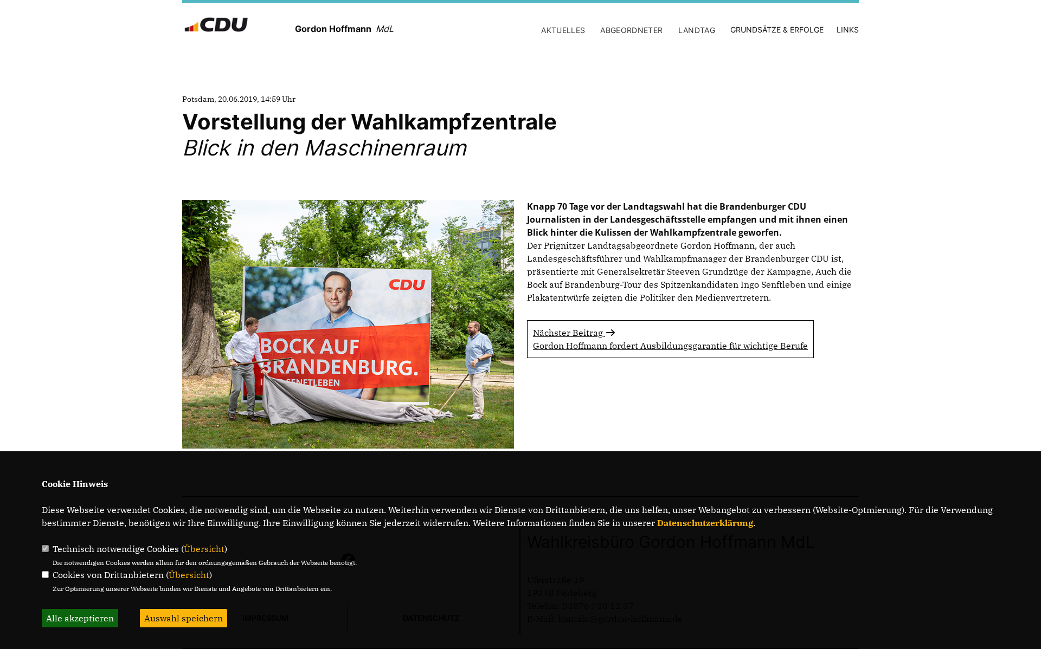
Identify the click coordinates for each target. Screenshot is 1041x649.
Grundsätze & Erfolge (777, 29)
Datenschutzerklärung (705, 522)
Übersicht (204, 548)
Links (848, 29)
